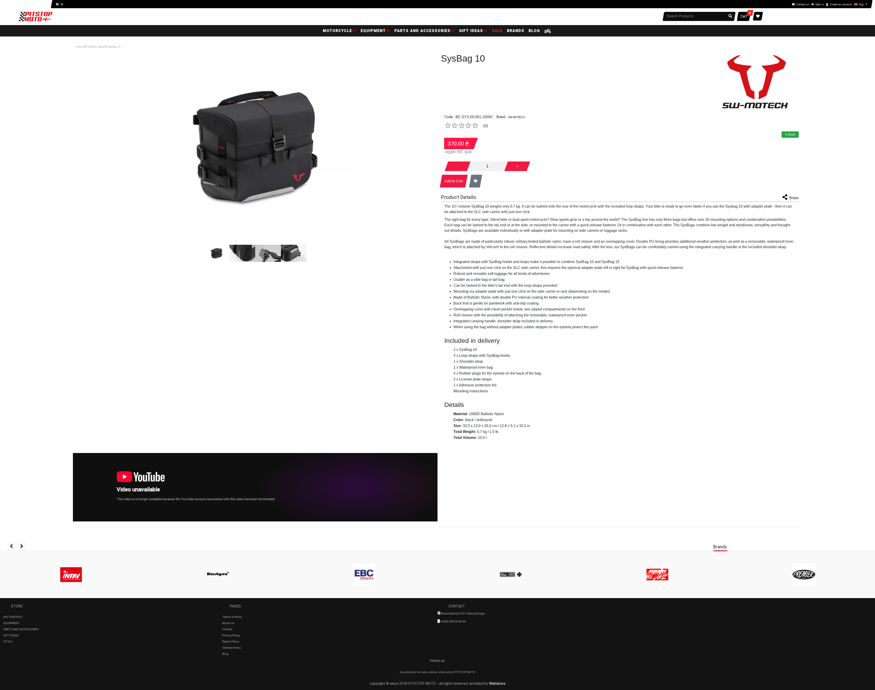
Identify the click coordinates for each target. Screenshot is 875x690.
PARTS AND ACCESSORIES (21, 629)
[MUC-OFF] (510, 574)
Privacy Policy (231, 635)
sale (497, 31)
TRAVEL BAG (95, 46)
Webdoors (497, 683)
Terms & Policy (232, 616)
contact (227, 629)
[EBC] (364, 574)
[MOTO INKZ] (657, 574)
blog (534, 31)
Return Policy (230, 641)
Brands (515, 31)
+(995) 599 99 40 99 (453, 621)
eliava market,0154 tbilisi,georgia (462, 613)
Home (80, 46)
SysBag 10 (113, 46)
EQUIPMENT (11, 622)
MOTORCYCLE (12, 616)
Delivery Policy (231, 647)
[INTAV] (71, 574)
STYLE (7, 641)
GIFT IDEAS (11, 635)
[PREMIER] (804, 574)
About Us (228, 622)
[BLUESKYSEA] (217, 574)
